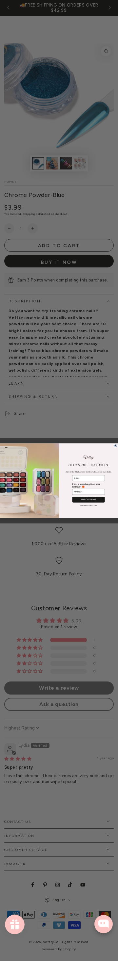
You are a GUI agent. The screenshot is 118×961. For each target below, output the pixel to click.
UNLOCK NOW (88, 499)
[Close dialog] (115, 445)
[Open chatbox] (103, 924)
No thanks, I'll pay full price (88, 505)
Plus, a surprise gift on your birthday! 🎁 (86, 485)
